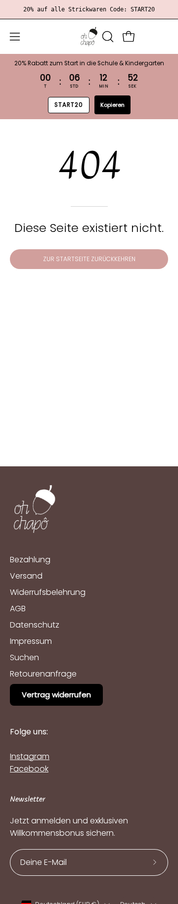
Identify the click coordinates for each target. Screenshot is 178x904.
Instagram (29, 756)
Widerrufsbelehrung (48, 592)
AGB (18, 608)
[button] (107, 37)
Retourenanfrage (43, 673)
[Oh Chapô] (89, 36)
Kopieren (112, 105)
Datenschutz (34, 625)
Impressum (31, 641)
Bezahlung (30, 559)
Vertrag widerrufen (56, 694)
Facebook (29, 768)
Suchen (24, 657)
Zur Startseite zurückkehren (89, 259)
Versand (26, 576)
